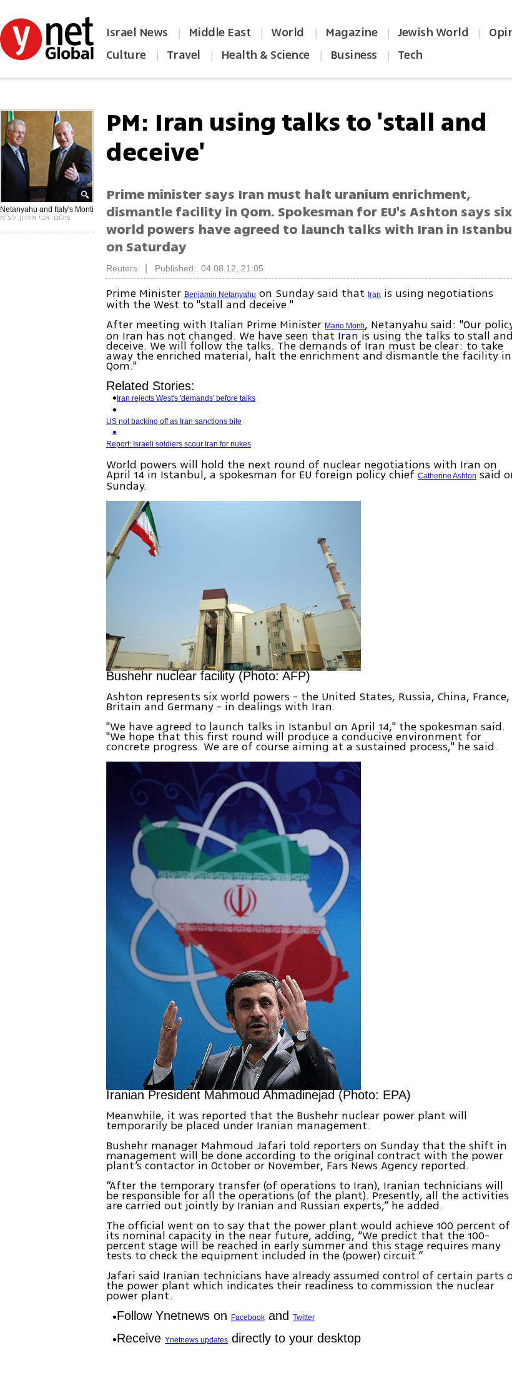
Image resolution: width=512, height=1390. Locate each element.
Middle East (220, 32)
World (289, 32)
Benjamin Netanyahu (220, 294)
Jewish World (433, 32)
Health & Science (265, 55)
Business (353, 55)
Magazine (351, 32)
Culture (126, 55)
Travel (183, 55)
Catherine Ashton (447, 475)
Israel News (137, 32)
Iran (374, 294)
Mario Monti (345, 325)
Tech (410, 55)
